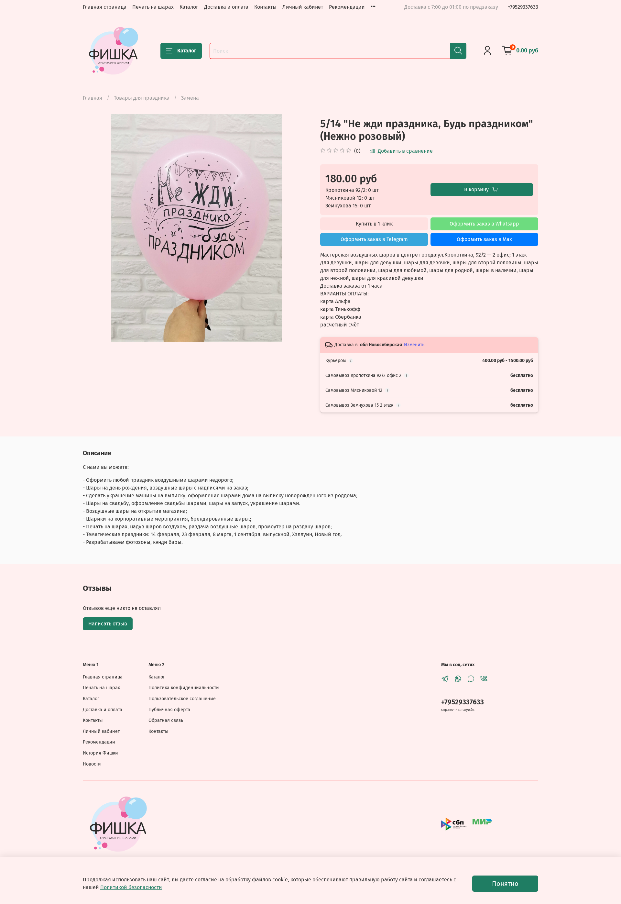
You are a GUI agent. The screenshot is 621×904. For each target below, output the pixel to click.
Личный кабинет (302, 7)
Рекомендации (347, 7)
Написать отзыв (107, 624)
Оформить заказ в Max (484, 239)
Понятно (505, 883)
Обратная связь (165, 720)
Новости (92, 764)
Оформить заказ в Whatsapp (484, 224)
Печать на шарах (153, 7)
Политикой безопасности (131, 887)
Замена (190, 98)
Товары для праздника (141, 98)
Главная (92, 98)
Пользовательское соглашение (182, 698)
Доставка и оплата (226, 7)
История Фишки (100, 753)
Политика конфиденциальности (183, 687)
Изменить (414, 344)
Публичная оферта (169, 709)
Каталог (189, 7)
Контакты (265, 7)
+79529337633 (523, 7)
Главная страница (104, 7)
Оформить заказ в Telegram (374, 239)
